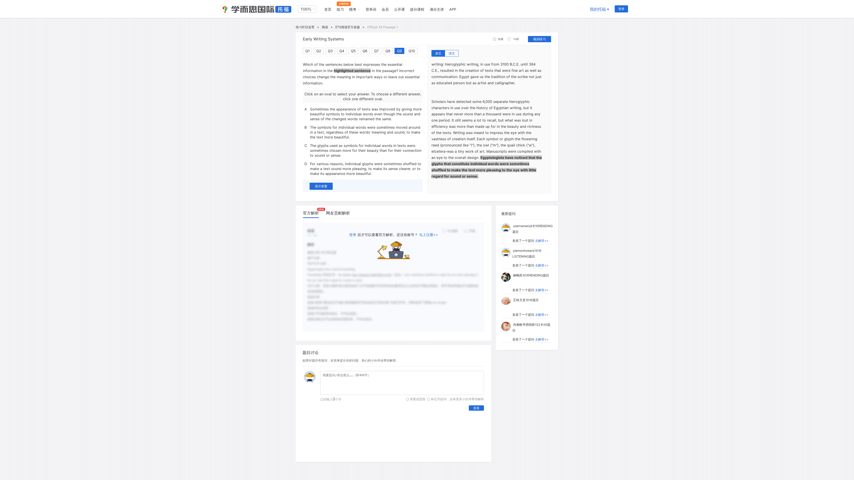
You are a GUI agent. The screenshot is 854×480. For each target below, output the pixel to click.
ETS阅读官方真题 (347, 27)
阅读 (325, 27)
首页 (327, 9)
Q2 (318, 51)
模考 (352, 9)
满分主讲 (437, 9)
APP (452, 9)
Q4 (341, 51)
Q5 (353, 51)
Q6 (365, 51)
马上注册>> (428, 234)
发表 (476, 408)
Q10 (412, 51)
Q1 (307, 51)
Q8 (387, 51)
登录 (621, 9)
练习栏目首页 (305, 27)
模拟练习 (539, 39)
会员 (385, 9)
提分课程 (417, 9)
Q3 (330, 51)
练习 (340, 9)
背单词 (371, 9)
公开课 (399, 9)
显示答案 (321, 186)
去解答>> (541, 240)
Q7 (376, 51)
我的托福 (598, 9)
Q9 (399, 51)
